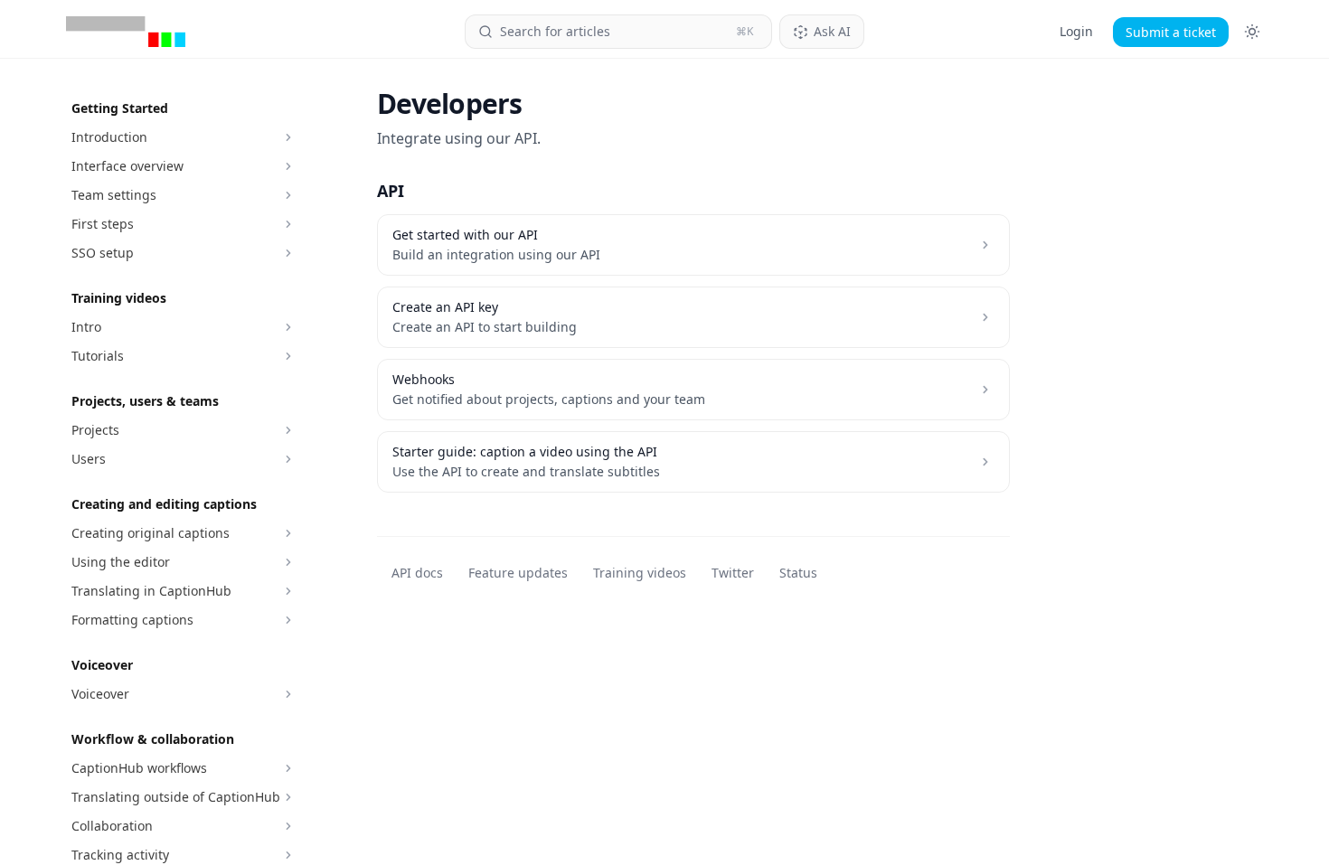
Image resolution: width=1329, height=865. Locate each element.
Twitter (733, 572)
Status (798, 572)
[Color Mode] (1252, 31)
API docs (417, 572)
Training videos (639, 572)
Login (1076, 31)
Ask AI (832, 31)
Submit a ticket (1171, 32)
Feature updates (518, 572)
